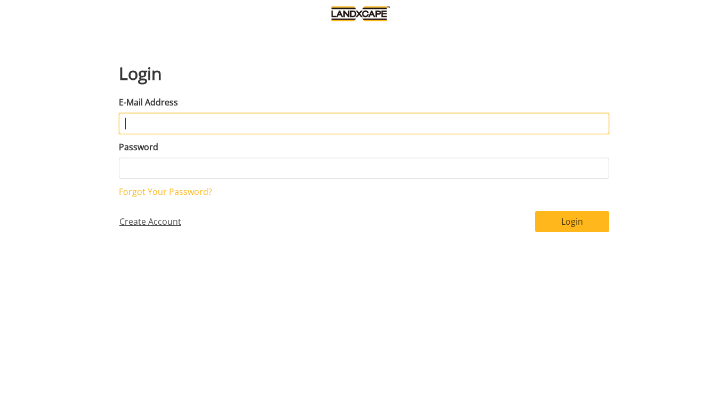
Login (572, 221)
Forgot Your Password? (165, 192)
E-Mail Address (148, 102)
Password (138, 147)
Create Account (150, 221)
